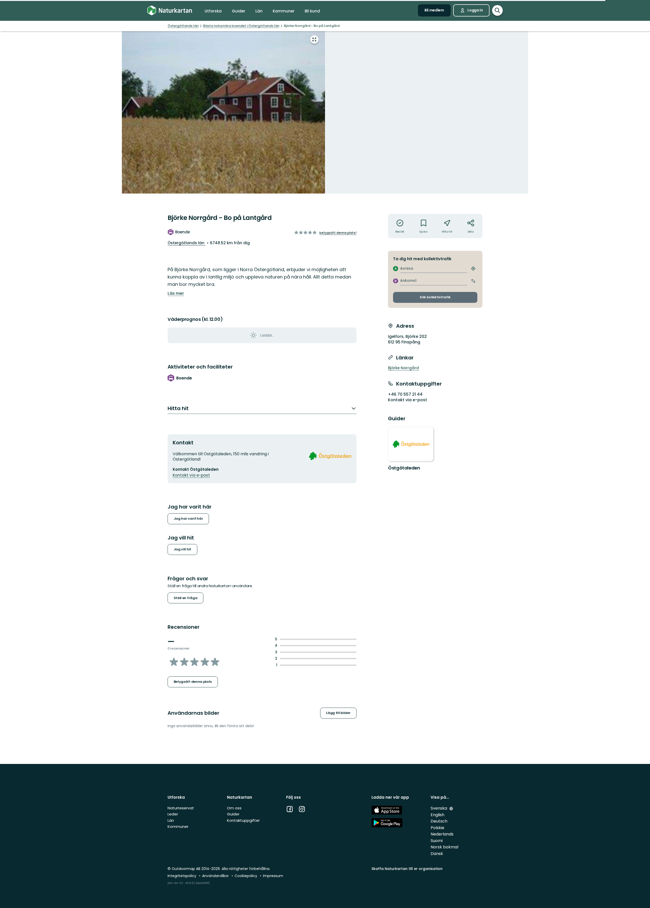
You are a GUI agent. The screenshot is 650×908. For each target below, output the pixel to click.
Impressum (273, 875)
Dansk (437, 854)
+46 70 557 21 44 (405, 394)
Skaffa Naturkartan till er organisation (407, 868)
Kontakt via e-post (191, 475)
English (437, 815)
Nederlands (442, 834)
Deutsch (439, 821)
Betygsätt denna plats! (337, 233)
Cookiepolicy (246, 875)
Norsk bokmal (444, 847)
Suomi (437, 841)
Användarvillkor (216, 875)
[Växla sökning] (497, 10)
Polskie (437, 828)
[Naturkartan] (169, 10)
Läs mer (176, 293)
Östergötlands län (186, 243)
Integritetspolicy (182, 875)
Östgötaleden (404, 468)
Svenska (439, 808)
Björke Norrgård (403, 368)
